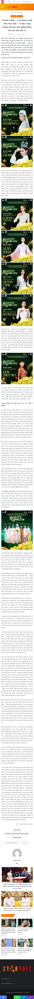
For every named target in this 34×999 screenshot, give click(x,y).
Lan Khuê (17, 830)
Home (15, 12)
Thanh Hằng (17, 837)
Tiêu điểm (20, 16)
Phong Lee (12, 34)
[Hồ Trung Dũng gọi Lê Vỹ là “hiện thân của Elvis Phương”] (25, 923)
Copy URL (25, 843)
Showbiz (19, 12)
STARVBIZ (27, 992)
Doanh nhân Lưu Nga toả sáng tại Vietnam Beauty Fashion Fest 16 (24, 950)
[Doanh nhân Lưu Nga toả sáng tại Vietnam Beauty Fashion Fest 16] (25, 943)
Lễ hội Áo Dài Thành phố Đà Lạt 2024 (17, 833)
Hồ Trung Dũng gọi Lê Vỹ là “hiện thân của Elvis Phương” (25, 930)
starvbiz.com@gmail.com (7, 983)
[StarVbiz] (11, 7)
